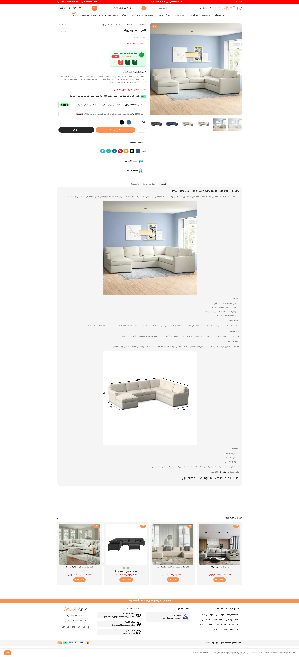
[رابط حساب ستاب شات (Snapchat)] (68, 627)
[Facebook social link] (138, 151)
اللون (144, 122)
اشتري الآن (76, 130)
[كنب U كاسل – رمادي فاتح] (219, 544)
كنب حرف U (120, 24)
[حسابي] (80, 8)
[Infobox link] (89, 2)
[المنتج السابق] (65, 24)
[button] (219, 579)
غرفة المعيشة (132, 24)
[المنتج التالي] (59, 24)
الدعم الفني (130, 630)
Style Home (64, 31)
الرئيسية (143, 24)
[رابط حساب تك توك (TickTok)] (63, 627)
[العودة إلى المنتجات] (62, 24)
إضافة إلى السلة (115, 130)
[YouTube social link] (73, 627)
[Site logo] (230, 8)
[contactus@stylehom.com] (65, 621)
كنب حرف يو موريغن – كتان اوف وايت (79, 567)
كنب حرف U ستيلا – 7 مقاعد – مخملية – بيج (173, 567)
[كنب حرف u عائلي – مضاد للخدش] (126, 544)
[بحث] (143, 8)
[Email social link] (126, 151)
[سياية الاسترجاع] (138, 615)
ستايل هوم (222, 472)
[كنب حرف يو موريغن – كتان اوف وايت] (79, 544)
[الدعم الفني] (138, 632)
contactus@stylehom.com (77, 620)
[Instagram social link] (78, 627)
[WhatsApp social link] (108, 151)
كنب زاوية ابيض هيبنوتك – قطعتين (210, 478)
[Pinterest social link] (120, 151)
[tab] (163, 184)
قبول (7, 652)
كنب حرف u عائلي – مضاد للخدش (126, 571)
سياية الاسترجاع (129, 613)
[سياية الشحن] (138, 623)
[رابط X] (132, 151)
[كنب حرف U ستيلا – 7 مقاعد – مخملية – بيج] (172, 544)
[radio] (136, 122)
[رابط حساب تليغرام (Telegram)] (102, 151)
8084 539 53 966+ (77, 615)
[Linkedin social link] (114, 151)
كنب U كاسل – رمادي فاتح (219, 567)
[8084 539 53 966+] (68, 615)
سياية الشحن (130, 622)
